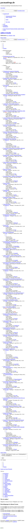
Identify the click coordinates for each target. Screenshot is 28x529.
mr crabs (6, 343)
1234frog (7, 263)
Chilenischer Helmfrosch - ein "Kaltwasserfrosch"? (13, 292)
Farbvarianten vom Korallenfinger (10, 162)
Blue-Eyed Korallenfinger (8, 232)
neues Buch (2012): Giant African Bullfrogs (12, 285)
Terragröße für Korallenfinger (9, 359)
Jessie (15, 115)
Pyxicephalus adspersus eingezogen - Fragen (12, 406)
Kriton (6, 119)
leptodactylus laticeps (7, 413)
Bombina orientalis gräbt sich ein (10, 313)
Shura (6, 149)
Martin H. (16, 92)
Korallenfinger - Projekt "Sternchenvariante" (12, 155)
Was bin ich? (5, 225)
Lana (6, 126)
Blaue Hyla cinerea (7, 169)
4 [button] (3, 47)
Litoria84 (7, 226)
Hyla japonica (6, 85)
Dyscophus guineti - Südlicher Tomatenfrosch (12, 176)
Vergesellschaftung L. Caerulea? (9, 248)
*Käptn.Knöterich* (9, 367)
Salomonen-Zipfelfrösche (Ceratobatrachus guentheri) (14, 94)
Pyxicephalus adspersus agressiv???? (10, 444)
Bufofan (10, 35)
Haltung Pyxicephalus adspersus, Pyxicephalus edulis (14, 110)
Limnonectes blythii (7, 320)
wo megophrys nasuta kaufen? (9, 124)
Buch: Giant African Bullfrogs (9, 306)
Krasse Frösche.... (6, 183)
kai (5, 163)
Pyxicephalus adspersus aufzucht (10, 381)
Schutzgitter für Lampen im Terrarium (11, 71)
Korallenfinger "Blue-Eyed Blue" (10, 78)
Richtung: (4, 455)
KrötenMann (7, 242)
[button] (4, 48)
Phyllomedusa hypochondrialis (9, 214)
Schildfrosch (16, 325)
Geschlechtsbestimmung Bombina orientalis (12, 437)
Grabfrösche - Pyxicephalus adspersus (11, 103)
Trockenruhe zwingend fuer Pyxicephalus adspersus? (14, 148)
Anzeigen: (4, 454)
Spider (15, 194)
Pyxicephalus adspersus (8, 269)
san (7, 35)
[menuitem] (11, 16)
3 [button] (3, 46)
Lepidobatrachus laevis (8, 388)
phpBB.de (15, 521)
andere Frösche (6, 33)
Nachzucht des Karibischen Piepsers (10, 131)
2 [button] (3, 44)
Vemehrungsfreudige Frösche (9, 327)
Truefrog (16, 75)
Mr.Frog (6, 270)
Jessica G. (7, 280)
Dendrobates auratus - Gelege (9, 197)
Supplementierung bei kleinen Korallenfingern (12, 278)
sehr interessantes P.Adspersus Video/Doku (12, 262)
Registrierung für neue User (9, 56)
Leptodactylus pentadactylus (9, 348)
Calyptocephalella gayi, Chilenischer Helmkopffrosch (14, 117)
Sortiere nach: (15, 454)
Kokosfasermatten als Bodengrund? (10, 334)
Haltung (4, 58)
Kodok (15, 386)
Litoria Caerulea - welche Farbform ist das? (12, 255)
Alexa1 (6, 445)
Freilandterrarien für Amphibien (9, 138)
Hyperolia (7, 72)
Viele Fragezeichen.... (7, 373)
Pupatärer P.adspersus (7, 341)
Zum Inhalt (3, 7)
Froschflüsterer (6, 190)
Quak (14, 35)
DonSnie (7, 315)
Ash (6, 57)
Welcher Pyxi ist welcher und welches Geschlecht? (13, 420)
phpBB (7, 520)
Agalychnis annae (6, 204)
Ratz (15, 187)
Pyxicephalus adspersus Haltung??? (10, 241)
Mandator (7, 438)
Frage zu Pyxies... (6, 366)
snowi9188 (7, 360)
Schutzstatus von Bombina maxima (10, 299)
